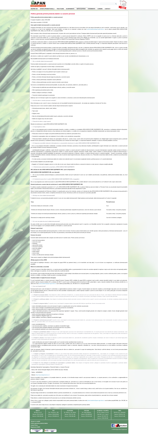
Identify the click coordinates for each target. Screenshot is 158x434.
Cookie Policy (34, 425)
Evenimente (91, 8)
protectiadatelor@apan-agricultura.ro (95, 29)
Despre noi (34, 8)
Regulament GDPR (35, 427)
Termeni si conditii (35, 421)
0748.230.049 (40, 416)
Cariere (100, 8)
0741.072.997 (40, 414)
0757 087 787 (105, 416)
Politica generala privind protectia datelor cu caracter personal (53, 14)
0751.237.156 (72, 414)
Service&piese (81, 8)
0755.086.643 (88, 414)
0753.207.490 (122, 416)
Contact (107, 8)
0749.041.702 (121, 414)
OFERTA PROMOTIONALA (47, 8)
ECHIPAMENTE (70, 8)
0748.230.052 (55, 414)
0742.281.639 (88, 416)
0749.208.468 (72, 416)
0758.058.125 (55, 416)
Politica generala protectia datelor (39, 423)
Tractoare (60, 8)
